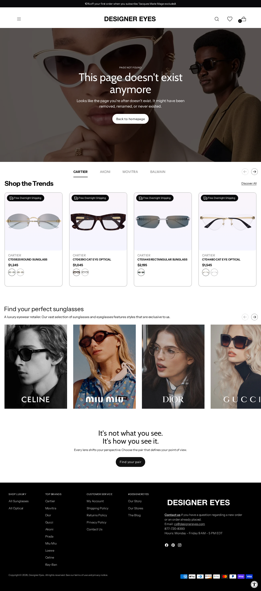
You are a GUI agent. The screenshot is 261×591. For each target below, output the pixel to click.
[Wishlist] (229, 19)
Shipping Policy (97, 508)
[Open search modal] (217, 19)
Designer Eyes (36, 575)
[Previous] (86, 3)
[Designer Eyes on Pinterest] (173, 546)
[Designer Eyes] (130, 18)
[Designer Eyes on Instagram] (180, 546)
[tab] (80, 172)
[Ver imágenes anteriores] (245, 317)
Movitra (50, 508)
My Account (95, 501)
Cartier (50, 501)
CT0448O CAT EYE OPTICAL (221, 259)
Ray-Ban (51, 565)
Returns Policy (97, 515)
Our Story (135, 501)
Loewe (49, 550)
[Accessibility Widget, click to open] (254, 584)
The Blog (134, 515)
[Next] (175, 3)
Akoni (49, 529)
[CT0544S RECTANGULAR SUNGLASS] (163, 221)
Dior (48, 515)
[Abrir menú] (19, 19)
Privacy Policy (96, 522)
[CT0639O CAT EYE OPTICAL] (98, 221)
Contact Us (94, 529)
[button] (35, 367)
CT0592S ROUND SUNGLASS (27, 259)
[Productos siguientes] (254, 171)
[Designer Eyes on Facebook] (167, 546)
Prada (49, 536)
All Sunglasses (19, 501)
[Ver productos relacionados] (12, 401)
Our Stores (135, 508)
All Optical (16, 508)
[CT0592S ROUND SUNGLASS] (33, 221)
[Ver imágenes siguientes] (254, 317)
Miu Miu (51, 543)
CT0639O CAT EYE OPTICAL (92, 259)
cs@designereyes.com (189, 524)
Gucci (49, 522)
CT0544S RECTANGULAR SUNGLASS (162, 259)
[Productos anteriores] (245, 171)
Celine (49, 557)
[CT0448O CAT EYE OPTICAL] (227, 221)
